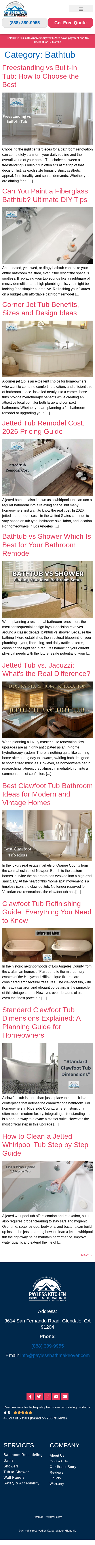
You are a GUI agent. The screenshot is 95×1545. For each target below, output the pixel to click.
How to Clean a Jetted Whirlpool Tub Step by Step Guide (45, 1144)
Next (87, 1255)
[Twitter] (39, 1396)
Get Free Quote (70, 22)
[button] (81, 8)
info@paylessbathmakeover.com (55, 1355)
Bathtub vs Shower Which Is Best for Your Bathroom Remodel (46, 544)
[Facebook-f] (30, 1396)
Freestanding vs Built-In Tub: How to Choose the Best (40, 76)
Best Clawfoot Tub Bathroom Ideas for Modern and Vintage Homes (47, 794)
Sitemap (39, 1517)
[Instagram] (47, 1396)
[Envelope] (64, 1396)
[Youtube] (56, 1396)
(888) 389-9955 (25, 22)
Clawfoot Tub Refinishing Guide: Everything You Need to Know (46, 912)
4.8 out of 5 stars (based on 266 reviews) (35, 1418)
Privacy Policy (53, 1517)
